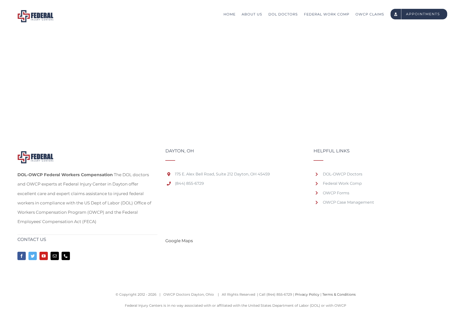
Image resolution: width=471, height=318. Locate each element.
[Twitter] (32, 256)
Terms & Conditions (339, 294)
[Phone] (66, 256)
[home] (35, 153)
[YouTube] (43, 256)
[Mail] (55, 256)
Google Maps (179, 240)
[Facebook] (21, 256)
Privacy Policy (307, 294)
